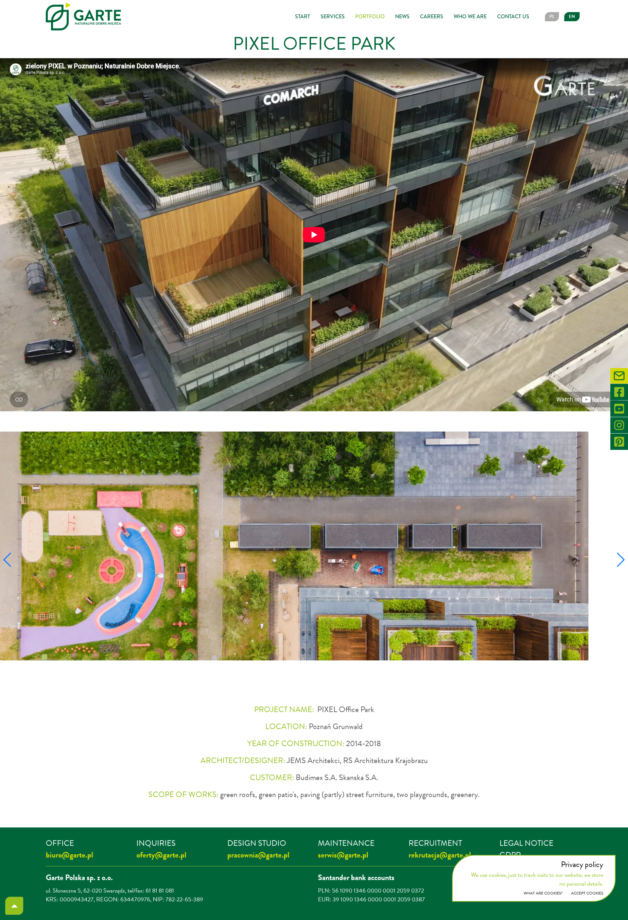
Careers (431, 16)
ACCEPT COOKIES (587, 893)
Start (302, 16)
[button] (271, 674)
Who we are (470, 16)
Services (333, 16)
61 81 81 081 (160, 890)
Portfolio (370, 16)
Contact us (513, 16)
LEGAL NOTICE (526, 843)
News (402, 16)
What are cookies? (543, 893)
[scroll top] (14, 906)
